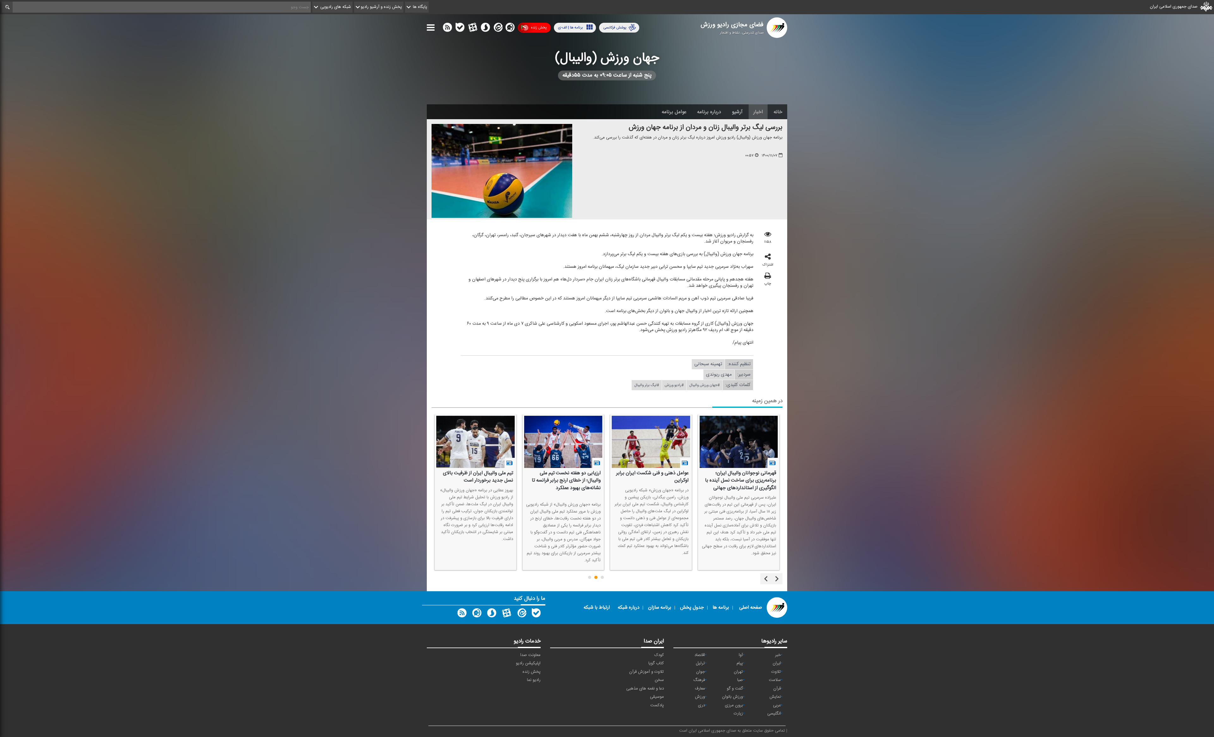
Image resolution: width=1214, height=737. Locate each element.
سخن (659, 680)
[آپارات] (472, 28)
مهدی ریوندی (719, 374)
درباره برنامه (709, 112)
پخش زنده (539, 27)
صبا (740, 680)
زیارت (738, 713)
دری (701, 705)
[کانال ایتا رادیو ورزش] (521, 614)
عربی (777, 705)
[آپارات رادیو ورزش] (506, 614)
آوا (741, 655)
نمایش (775, 696)
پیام (740, 663)
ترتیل (700, 663)
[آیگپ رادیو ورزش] (476, 614)
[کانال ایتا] (498, 28)
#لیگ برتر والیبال (646, 385)
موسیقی (657, 696)
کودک (659, 655)
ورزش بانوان (732, 696)
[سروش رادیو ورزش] (491, 614)
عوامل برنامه (674, 112)
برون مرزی (734, 705)
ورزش (700, 696)
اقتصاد (700, 655)
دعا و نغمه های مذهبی (645, 688)
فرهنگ (699, 680)
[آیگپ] (510, 28)
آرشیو (737, 112)
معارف (700, 688)
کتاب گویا (656, 663)
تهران (738, 671)
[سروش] (485, 28)
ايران (777, 663)
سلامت (775, 680)
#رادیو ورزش (674, 385)
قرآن (777, 688)
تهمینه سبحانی (708, 364)
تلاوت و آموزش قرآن (646, 671)
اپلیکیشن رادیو (528, 663)
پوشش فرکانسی (614, 27)
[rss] (447, 28)
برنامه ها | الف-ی (570, 27)
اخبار (758, 112)
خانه (778, 112)
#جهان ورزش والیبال (704, 385)
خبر (778, 655)
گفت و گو (735, 688)
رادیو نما (534, 680)
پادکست (657, 705)
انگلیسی (774, 713)
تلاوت (776, 671)
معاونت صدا (530, 655)
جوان (700, 671)
